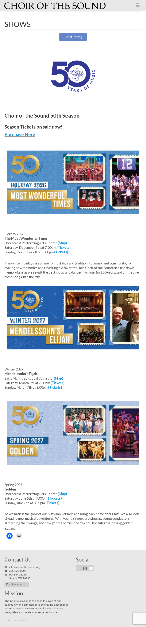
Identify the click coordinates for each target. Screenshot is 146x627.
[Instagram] (85, 568)
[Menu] (137, 5)
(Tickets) (64, 247)
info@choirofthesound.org (24, 567)
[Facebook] (79, 568)
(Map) (62, 243)
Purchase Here (20, 134)
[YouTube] (91, 568)
